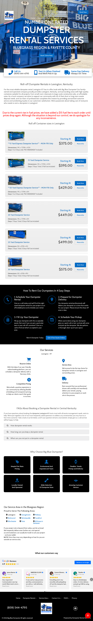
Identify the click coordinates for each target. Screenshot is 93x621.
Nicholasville (25, 518)
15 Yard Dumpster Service (38, 160)
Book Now (83, 12)
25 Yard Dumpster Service (18, 242)
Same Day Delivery (80, 71)
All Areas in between (38, 522)
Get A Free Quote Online (56, 338)
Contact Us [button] (71, 18)
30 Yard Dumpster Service (19, 269)
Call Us (17, 71)
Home (33, 18)
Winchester (12, 521)
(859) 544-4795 (64, 12)
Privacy (74, 598)
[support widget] (88, 615)
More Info (80, 144)
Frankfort (38, 518)
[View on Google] (4, 573)
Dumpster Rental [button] (44, 18)
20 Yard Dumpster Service (19, 215)
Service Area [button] (58, 18)
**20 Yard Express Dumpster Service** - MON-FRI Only (31, 188)
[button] (1, 579)
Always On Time (78, 73)
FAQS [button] (81, 18)
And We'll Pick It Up (47, 73)
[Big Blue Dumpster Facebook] (75, 608)
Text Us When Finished (49, 71)
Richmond (11, 518)
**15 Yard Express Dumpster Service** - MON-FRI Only (30, 143)
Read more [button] (5, 586)
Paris (23, 521)
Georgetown (26, 515)
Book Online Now (46, 56)
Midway (38, 515)
